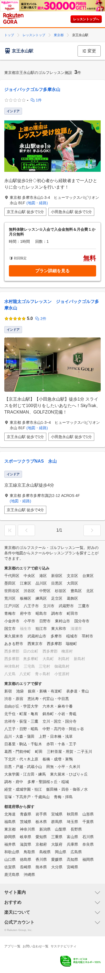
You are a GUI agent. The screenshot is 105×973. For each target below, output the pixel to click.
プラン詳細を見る (52, 270)
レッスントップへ (86, 19)
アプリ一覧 (12, 946)
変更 (92, 51)
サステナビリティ (63, 946)
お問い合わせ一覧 (35, 946)
